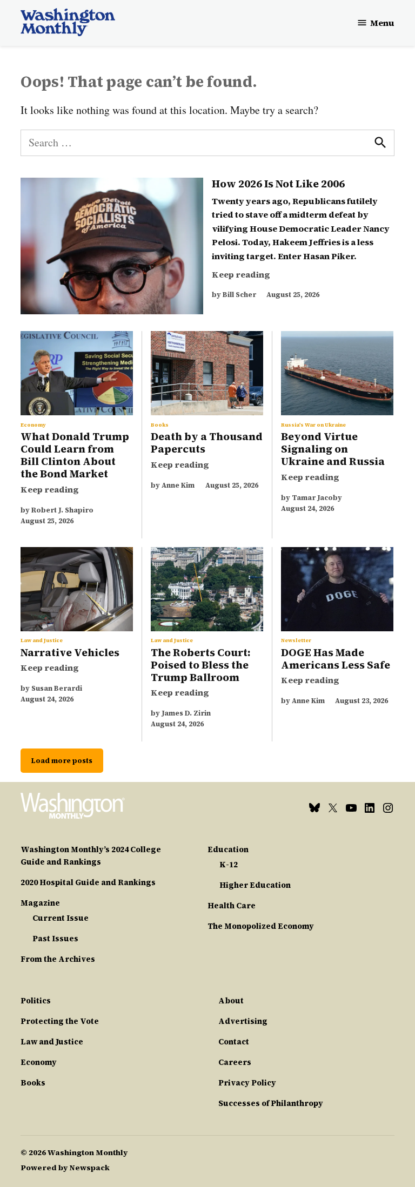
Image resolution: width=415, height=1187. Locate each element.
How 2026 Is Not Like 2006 (279, 184)
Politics (36, 1000)
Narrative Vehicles (70, 652)
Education (228, 849)
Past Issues (55, 938)
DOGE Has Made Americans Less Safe (335, 658)
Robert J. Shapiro (62, 510)
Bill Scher (239, 294)
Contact (233, 1041)
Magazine (40, 903)
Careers (234, 1062)
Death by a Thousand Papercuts (207, 442)
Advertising (242, 1021)
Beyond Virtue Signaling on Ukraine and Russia (333, 448)
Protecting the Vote (60, 1021)
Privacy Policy (247, 1082)
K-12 (228, 864)
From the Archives (58, 959)
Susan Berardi (56, 688)
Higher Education (255, 885)
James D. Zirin (186, 713)
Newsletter (296, 640)
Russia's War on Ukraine (313, 425)
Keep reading (241, 274)
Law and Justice (42, 640)
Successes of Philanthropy (270, 1103)
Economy (33, 425)
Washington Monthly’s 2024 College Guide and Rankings (91, 855)
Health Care (232, 905)
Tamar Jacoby (317, 497)
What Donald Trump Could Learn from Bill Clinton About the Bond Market (75, 455)
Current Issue (60, 918)
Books (160, 425)
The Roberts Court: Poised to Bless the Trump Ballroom (201, 664)
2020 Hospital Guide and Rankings (88, 882)
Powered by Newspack (65, 1167)
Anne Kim (178, 485)
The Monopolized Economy (261, 926)
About (231, 1000)
